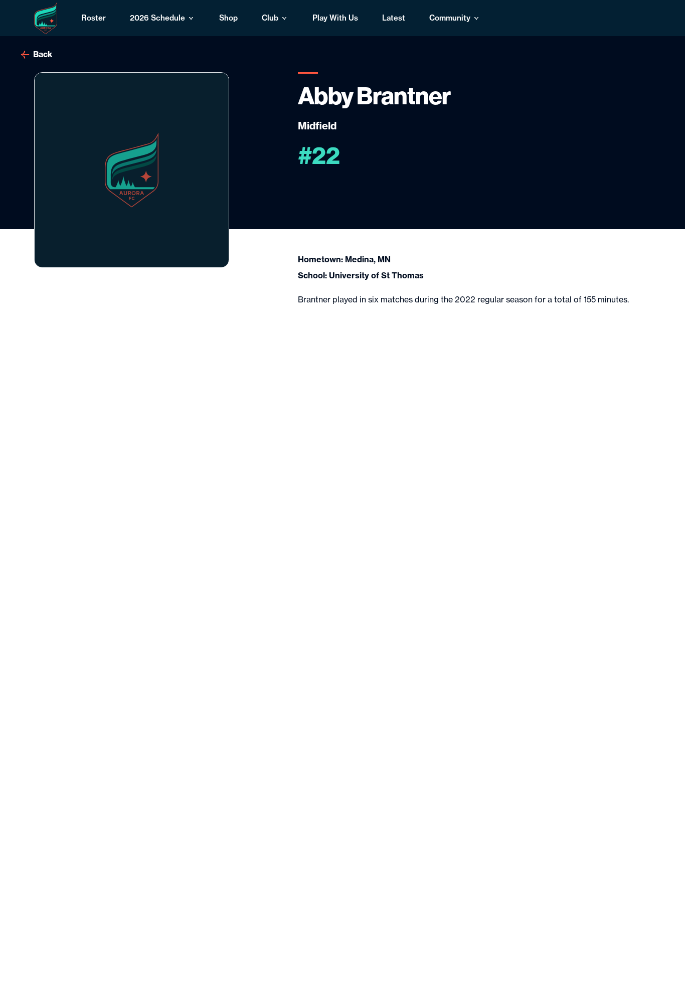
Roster (93, 18)
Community (449, 18)
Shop (228, 18)
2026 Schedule (157, 18)
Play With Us (335, 18)
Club (270, 18)
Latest (393, 18)
